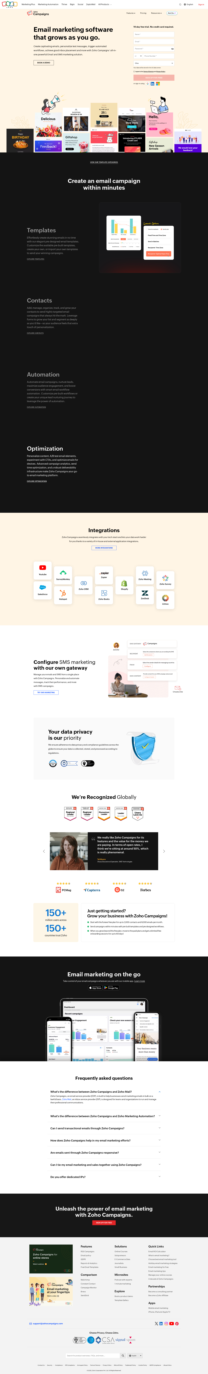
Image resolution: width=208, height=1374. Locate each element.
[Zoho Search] (180, 4)
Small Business (121, 1267)
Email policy (86, 1255)
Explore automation (36, 407)
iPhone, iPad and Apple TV (159, 1312)
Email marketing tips (157, 1271)
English (190, 4)
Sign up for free (104, 1223)
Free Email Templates (89, 1267)
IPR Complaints (70, 1365)
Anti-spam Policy (82, 1365)
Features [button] (130, 13)
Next (163, 851)
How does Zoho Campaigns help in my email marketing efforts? (90, 1140)
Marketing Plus (28, 4)
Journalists (119, 1263)
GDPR (83, 1259)
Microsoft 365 (158, 83)
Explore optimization (37, 481)
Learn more (139, 981)
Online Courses (121, 1251)
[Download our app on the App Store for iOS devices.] (95, 987)
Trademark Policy (130, 1365)
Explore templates (35, 259)
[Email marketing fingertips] (51, 1291)
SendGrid (85, 1295)
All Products (103, 4)
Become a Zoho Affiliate (158, 1295)
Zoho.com (9, 4)
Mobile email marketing (158, 1308)
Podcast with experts (123, 1280)
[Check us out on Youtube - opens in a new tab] (171, 1323)
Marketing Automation (48, 4)
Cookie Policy (142, 1365)
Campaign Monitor (89, 1288)
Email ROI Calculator (157, 1251)
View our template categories (104, 162)
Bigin (72, 4)
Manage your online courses (160, 1275)
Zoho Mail (66, 1099)
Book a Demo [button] (43, 63)
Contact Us (41, 1365)
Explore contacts (35, 333)
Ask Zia (171, 13)
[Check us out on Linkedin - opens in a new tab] (161, 1323)
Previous (44, 851)
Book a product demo (124, 1296)
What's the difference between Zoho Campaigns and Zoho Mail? (91, 1091)
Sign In (201, 4)
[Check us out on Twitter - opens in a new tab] (156, 1323)
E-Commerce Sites (122, 1259)
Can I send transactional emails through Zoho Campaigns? (87, 1128)
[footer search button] (123, 1355)
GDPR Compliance (155, 1365)
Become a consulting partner (160, 1292)
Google (148, 84)
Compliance (59, 1365)
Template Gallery (122, 1300)
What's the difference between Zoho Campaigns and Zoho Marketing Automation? (102, 1116)
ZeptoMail (90, 4)
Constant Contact (88, 1284)
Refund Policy (118, 1365)
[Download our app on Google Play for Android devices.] (111, 987)
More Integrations (104, 548)
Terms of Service (148, 71)
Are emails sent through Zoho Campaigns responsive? (84, 1152)
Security (49, 1365)
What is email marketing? (158, 1255)
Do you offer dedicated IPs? (68, 1177)
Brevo (83, 1292)
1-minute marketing (123, 1284)
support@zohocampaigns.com (48, 1323)
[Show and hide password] (172, 49)
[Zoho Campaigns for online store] (51, 1259)
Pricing (143, 13)
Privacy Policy (160, 71)
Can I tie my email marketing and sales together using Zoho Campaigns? (96, 1164)
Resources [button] (155, 13)
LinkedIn (153, 83)
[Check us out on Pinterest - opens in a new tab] (177, 1323)
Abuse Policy (167, 1365)
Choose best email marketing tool (162, 1259)
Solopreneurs (120, 1255)
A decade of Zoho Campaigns (160, 1279)
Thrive (64, 4)
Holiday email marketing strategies (162, 1263)
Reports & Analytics (89, 1263)
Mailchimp (85, 1280)
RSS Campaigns (87, 1251)
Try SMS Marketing (46, 693)
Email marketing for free (158, 1267)
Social (80, 4)
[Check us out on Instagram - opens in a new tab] (166, 1323)
